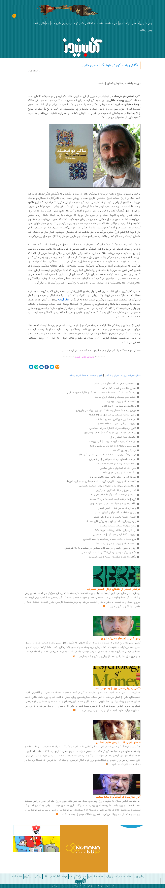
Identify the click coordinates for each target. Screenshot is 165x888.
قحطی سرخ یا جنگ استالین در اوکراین (116, 490)
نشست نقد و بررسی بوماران (121, 401)
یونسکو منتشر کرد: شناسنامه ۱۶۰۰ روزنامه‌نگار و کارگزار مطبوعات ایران (101, 392)
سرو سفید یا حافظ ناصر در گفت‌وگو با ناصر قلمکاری (109, 539)
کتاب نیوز (72, 886)
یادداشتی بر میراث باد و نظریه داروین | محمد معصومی (107, 486)
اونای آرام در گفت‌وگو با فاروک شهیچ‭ (120, 639)
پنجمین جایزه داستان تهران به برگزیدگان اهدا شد (110, 521)
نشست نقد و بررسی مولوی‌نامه (119, 472)
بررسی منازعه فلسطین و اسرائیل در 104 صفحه (112, 415)
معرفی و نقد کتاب (112, 375)
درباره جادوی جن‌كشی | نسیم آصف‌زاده (115, 419)
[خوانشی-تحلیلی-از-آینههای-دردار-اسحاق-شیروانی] (116, 576)
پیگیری (28, 876)
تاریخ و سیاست (96, 375)
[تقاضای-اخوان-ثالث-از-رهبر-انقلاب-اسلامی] (116, 730)
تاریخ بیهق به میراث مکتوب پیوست (118, 526)
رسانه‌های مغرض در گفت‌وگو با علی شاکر (115, 384)
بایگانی (37, 876)
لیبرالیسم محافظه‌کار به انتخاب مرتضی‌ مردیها (113, 446)
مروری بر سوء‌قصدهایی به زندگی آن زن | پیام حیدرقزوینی (106, 410)
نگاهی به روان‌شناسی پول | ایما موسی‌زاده (117, 688)
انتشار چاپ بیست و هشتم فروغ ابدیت (115, 397)
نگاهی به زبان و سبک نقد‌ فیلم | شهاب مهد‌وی (112, 503)
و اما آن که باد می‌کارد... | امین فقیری (117, 508)
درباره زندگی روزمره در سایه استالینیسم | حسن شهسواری (106, 455)
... (107, 606)
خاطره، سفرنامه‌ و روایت (130, 375)
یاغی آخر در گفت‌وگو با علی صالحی (118, 468)
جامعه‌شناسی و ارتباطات (78, 375)
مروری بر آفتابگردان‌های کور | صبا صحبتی (114, 534)
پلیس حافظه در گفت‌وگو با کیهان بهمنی (115, 512)
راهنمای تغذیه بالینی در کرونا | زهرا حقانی (114, 517)
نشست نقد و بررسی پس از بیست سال (115, 543)
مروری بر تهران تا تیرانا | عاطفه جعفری (116, 424)
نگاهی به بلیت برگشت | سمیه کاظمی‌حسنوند (112, 557)
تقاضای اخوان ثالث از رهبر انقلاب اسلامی (118, 743)
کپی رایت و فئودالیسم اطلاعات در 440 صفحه (113, 499)
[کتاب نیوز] (80, 881)
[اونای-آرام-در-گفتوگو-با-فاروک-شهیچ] (116, 626)
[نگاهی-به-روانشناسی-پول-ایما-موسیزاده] (116, 676)
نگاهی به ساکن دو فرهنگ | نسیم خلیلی (109, 65)
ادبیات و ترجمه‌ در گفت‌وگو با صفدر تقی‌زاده (113, 495)
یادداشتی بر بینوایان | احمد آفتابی (118, 406)
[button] (31, 366)
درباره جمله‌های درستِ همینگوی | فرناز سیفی (112, 459)
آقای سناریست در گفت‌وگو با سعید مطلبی (118, 797)
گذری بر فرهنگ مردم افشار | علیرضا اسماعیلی (112, 428)
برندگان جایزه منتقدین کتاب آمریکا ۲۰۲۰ (115, 530)
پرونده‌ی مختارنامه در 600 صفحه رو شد (115, 463)
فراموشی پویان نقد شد (124, 450)
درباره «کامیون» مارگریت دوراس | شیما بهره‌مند (112, 441)
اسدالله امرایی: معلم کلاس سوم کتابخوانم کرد (113, 477)
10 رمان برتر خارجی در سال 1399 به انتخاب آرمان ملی (108, 552)
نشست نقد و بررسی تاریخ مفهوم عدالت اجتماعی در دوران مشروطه (101, 481)
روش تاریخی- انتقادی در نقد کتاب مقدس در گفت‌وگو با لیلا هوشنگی (100, 548)
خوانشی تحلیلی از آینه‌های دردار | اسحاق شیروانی (113, 589)
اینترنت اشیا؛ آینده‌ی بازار (123, 437)
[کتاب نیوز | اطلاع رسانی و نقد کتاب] (82, 46)
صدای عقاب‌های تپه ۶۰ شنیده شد (119, 388)
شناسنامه (17, 876)
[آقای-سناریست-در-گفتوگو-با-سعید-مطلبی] (116, 784)
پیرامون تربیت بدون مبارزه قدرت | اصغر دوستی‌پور (110, 432)
